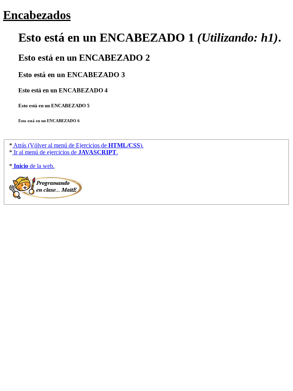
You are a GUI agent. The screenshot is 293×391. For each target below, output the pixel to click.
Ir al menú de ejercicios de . (65, 152)
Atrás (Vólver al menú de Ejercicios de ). (77, 145)
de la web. (34, 166)
